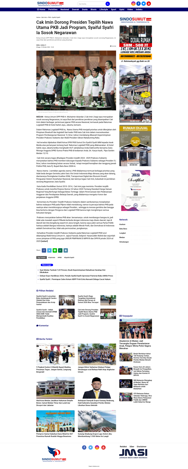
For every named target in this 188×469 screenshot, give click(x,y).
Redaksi (123, 446)
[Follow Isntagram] (97, 447)
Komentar (113, 46)
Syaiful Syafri (56, 17)
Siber (132, 446)
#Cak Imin (51, 257)
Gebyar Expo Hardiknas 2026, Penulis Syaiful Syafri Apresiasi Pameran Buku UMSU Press (76, 276)
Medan (122, 237)
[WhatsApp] (60, 250)
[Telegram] (66, 250)
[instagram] (133, 3)
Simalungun (124, 242)
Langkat (122, 233)
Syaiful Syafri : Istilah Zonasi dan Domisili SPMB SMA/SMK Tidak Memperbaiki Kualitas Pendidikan (46, 314)
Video (130, 9)
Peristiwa (52, 9)
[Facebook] (44, 250)
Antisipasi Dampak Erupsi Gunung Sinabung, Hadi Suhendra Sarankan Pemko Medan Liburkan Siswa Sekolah (96, 402)
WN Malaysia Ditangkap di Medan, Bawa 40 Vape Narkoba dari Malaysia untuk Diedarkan (142, 384)
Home (42, 9)
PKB (49, 17)
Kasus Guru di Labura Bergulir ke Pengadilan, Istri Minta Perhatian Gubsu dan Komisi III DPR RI (142, 371)
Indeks (139, 9)
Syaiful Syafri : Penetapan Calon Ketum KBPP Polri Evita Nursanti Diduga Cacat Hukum (75, 279)
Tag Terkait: (41, 257)
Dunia (85, 9)
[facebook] (138, 3)
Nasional (64, 9)
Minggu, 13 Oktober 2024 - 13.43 (45, 47)
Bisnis (94, 9)
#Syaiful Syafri (69, 257)
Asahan (122, 224)
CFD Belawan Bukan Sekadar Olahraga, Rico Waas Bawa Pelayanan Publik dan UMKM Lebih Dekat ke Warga (142, 398)
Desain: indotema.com (94, 466)
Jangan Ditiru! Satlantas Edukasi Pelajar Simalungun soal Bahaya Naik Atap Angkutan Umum (96, 369)
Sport (113, 9)
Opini (121, 9)
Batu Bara (123, 229)
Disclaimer (141, 446)
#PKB (60, 257)
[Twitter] (49, 250)
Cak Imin (44, 17)
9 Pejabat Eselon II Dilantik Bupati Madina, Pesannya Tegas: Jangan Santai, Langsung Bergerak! (53, 369)
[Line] (55, 250)
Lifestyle (104, 9)
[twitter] (143, 3)
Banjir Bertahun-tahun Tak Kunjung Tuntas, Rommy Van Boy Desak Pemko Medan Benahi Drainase (142, 358)
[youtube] (149, 3)
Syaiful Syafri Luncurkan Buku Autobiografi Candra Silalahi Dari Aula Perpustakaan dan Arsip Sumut (46, 300)
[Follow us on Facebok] (84, 447)
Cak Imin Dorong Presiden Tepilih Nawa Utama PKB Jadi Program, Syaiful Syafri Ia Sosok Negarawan (88, 313)
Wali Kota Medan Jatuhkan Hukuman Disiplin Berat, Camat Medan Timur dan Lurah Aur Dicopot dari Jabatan (54, 402)
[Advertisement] (135, 278)
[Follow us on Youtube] (103, 447)
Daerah (75, 9)
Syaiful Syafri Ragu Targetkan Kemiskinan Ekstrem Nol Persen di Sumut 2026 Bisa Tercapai (88, 299)
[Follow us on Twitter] (90, 447)
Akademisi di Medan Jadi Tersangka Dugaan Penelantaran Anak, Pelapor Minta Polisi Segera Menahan (135, 345)
